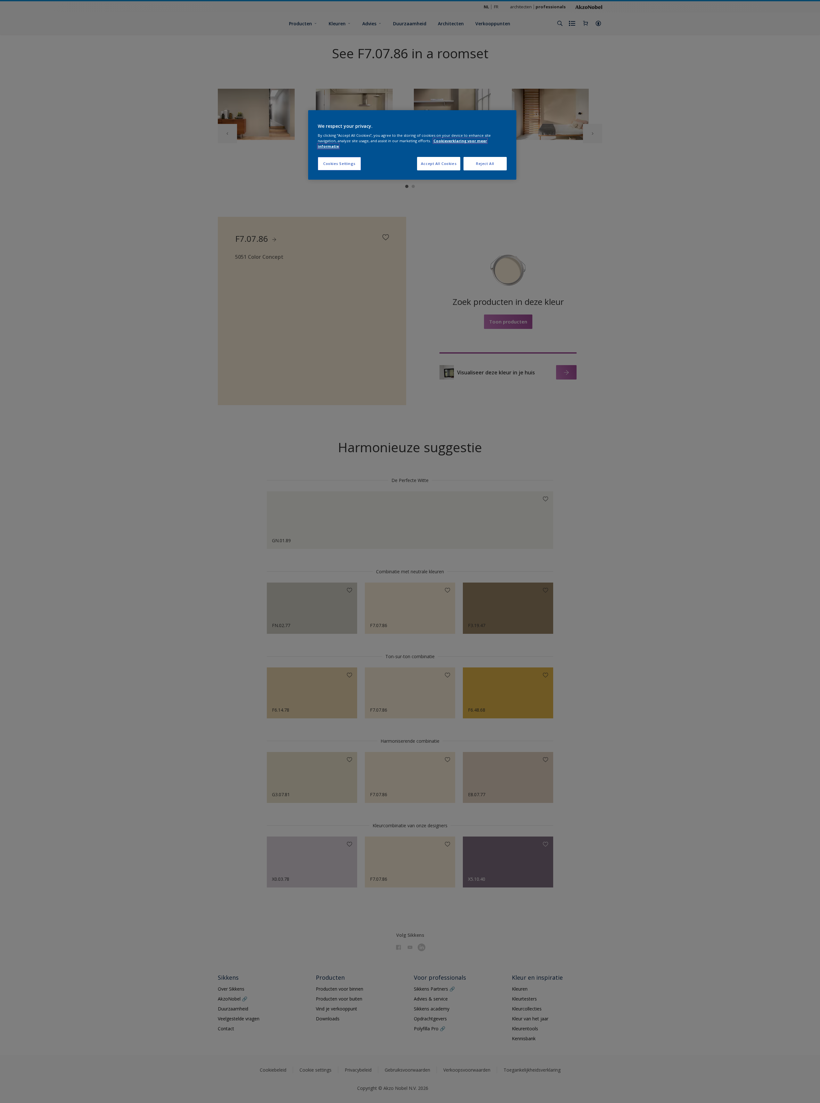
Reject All (485, 163)
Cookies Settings (339, 163)
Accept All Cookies (438, 163)
